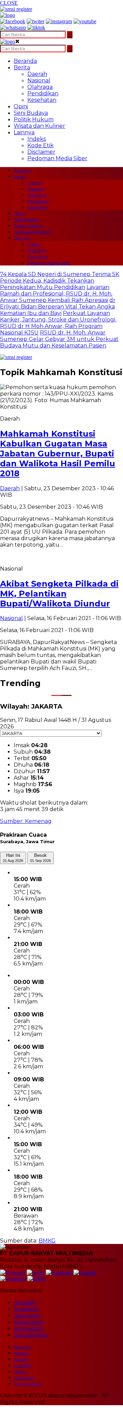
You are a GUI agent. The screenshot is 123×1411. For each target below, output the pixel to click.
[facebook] (12, 21)
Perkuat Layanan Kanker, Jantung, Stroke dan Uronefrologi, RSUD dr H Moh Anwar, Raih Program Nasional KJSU (58, 323)
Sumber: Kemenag (26, 821)
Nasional (38, 80)
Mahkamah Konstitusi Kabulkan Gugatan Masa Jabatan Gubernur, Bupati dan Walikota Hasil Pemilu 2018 (57, 453)
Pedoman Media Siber (57, 158)
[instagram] (59, 21)
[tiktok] (36, 27)
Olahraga (40, 87)
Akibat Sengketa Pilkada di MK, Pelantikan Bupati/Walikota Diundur (59, 593)
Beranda (25, 61)
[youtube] (84, 21)
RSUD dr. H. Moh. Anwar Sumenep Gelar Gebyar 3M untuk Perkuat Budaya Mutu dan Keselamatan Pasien (59, 339)
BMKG (47, 1240)
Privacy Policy (28, 1383)
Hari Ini (13, 858)
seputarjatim (31, 1335)
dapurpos (27, 1315)
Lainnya (24, 132)
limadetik (26, 1309)
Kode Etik (40, 145)
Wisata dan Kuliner (39, 126)
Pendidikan (42, 93)
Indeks (36, 139)
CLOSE (9, 3)
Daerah (37, 74)
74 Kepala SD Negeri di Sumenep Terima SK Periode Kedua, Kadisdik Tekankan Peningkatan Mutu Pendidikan (59, 280)
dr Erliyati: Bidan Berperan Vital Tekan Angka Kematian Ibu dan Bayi (57, 306)
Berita (22, 67)
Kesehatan (41, 100)
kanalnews (28, 1322)
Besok (40, 858)
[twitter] (35, 21)
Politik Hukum (34, 119)
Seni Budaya (31, 113)
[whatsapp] (13, 27)
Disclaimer (41, 152)
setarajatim (28, 1328)
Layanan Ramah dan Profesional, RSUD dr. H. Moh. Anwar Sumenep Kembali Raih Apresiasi (56, 293)
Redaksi (21, 1353)
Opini (21, 106)
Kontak (21, 1359)
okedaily (25, 1302)
